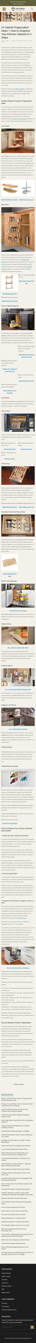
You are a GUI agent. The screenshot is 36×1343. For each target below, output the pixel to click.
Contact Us (5, 1283)
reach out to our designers (19, 119)
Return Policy (6, 1292)
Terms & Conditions (10, 1338)
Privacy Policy (18, 1338)
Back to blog (19, 1084)
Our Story (4, 1303)
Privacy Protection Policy (9, 1310)
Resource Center (6, 1286)
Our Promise (5, 1307)
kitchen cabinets (19, 89)
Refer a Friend (6, 1276)
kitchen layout (22, 918)
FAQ (3, 1289)
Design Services (6, 1273)
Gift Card (4, 1280)
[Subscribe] (32, 1327)
